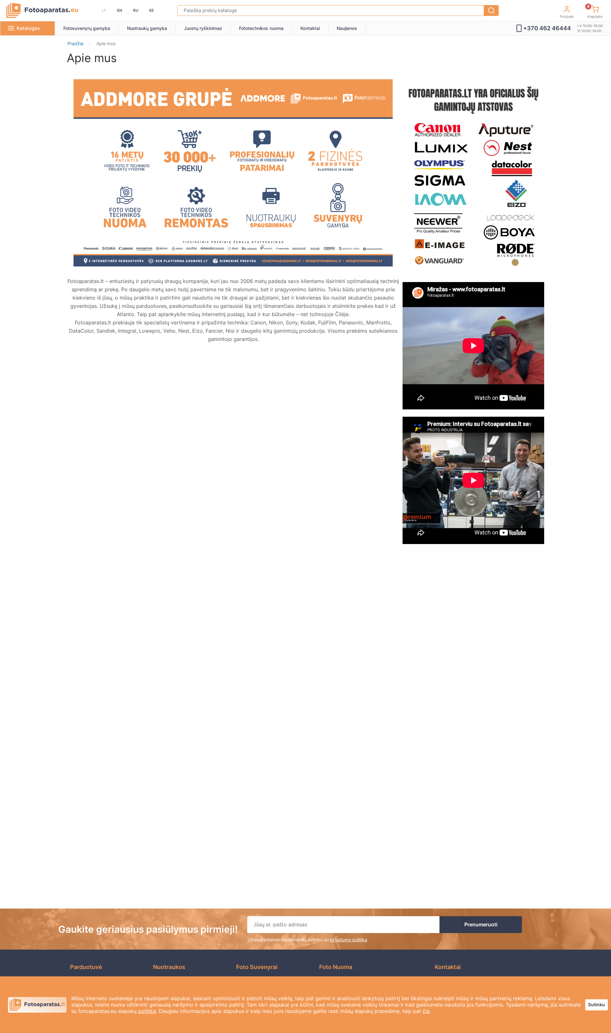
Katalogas (28, 28)
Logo (42, 10)
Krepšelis (595, 13)
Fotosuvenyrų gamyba (86, 28)
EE (151, 10)
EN (119, 10)
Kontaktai (310, 28)
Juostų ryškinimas (203, 28)
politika (147, 1011)
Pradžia (75, 43)
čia (426, 1011)
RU (135, 10)
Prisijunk (567, 16)
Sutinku (596, 1004)
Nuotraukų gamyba (147, 28)
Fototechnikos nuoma (261, 28)
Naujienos (347, 28)
